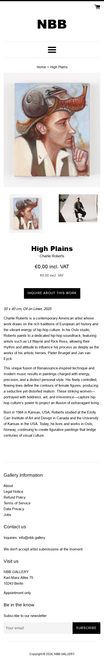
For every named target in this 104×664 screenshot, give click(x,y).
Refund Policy (15, 497)
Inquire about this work (52, 293)
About (8, 486)
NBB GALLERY (64, 654)
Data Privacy (14, 509)
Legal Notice (13, 491)
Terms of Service (17, 503)
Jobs (7, 515)
